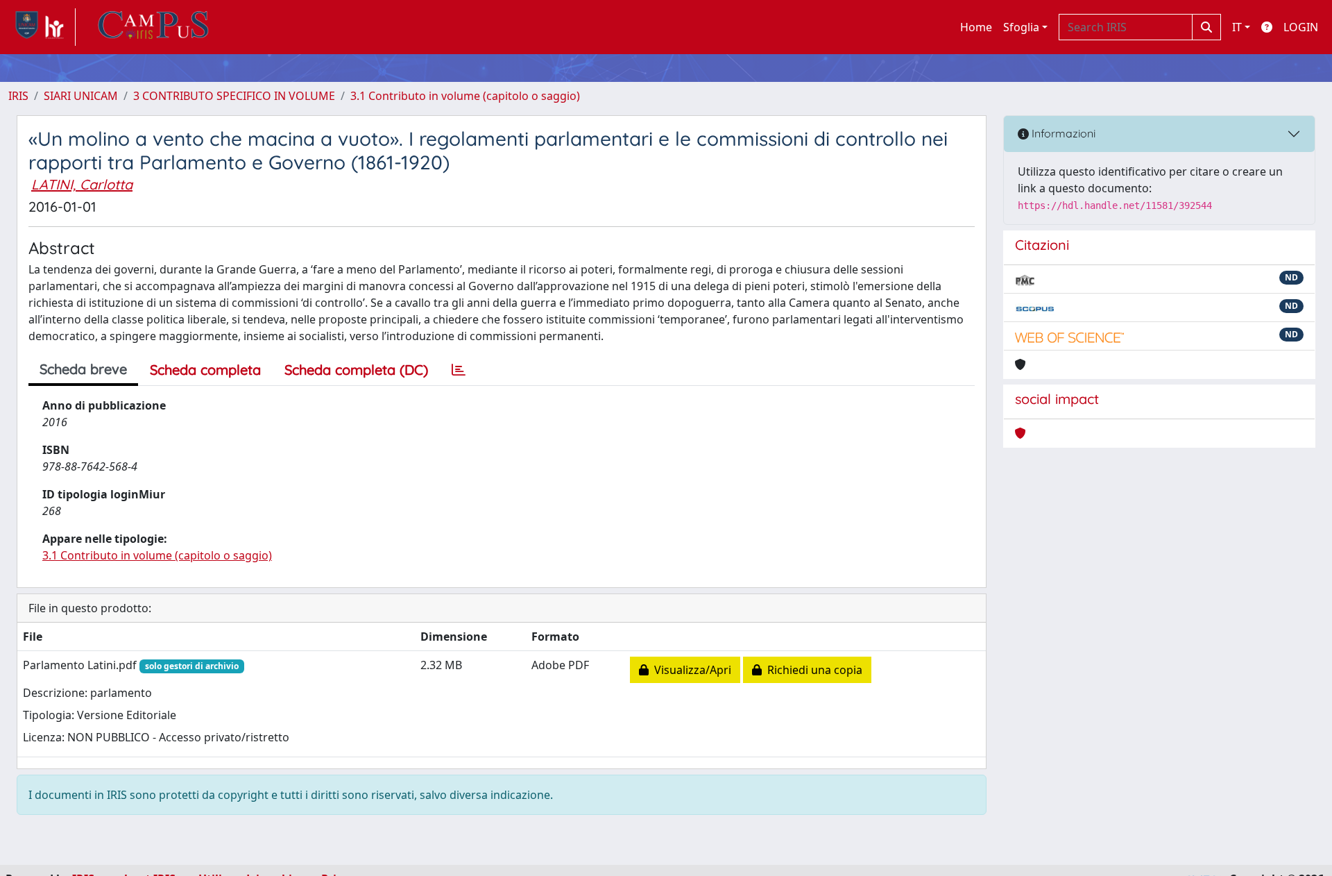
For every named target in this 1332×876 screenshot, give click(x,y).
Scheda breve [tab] (83, 369)
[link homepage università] (153, 27)
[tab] (458, 370)
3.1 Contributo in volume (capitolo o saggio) (465, 95)
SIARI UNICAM (81, 95)
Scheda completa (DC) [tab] (356, 369)
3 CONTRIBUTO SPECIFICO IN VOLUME (234, 95)
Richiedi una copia (812, 669)
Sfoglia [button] (1021, 27)
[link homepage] (42, 27)
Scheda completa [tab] (205, 369)
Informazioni (1062, 133)
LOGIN (1300, 27)
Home (976, 27)
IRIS (18, 95)
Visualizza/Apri (690, 669)
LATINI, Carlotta (82, 184)
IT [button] (1237, 27)
